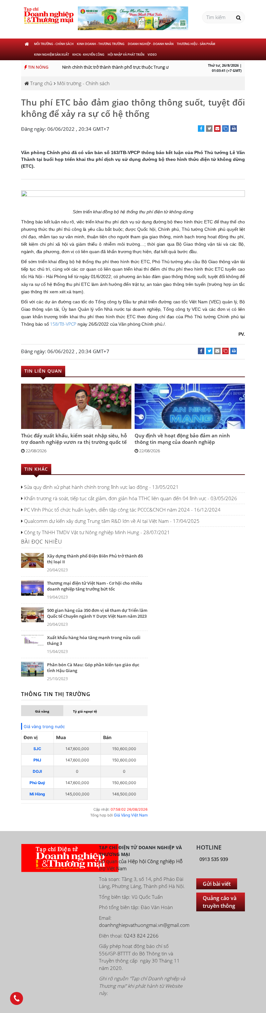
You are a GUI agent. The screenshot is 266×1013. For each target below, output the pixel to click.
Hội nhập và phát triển (126, 54)
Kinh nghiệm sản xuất (51, 54)
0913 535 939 (214, 859)
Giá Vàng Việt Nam (131, 815)
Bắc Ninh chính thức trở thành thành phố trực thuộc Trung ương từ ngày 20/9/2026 (128, 67)
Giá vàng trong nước (44, 726)
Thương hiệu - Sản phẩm (196, 44)
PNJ (37, 760)
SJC (37, 748)
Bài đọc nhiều (41, 541)
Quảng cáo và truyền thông (219, 902)
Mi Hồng (37, 794)
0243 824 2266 (141, 935)
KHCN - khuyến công (88, 54)
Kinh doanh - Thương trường (101, 44)
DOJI (37, 771)
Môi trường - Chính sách (54, 44)
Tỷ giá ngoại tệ (85, 711)
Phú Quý (37, 782)
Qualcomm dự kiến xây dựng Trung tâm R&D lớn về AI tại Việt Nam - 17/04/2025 (111, 521)
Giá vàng (42, 711)
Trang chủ (40, 83)
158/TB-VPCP (63, 324)
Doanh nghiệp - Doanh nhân (151, 44)
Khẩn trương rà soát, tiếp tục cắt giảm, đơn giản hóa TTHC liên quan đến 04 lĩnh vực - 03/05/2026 (130, 498)
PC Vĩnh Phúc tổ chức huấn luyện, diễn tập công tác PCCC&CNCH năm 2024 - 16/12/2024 (122, 509)
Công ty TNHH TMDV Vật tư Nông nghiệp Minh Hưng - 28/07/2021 (96, 532)
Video (152, 54)
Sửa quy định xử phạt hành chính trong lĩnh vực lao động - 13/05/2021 (101, 487)
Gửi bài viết (217, 883)
